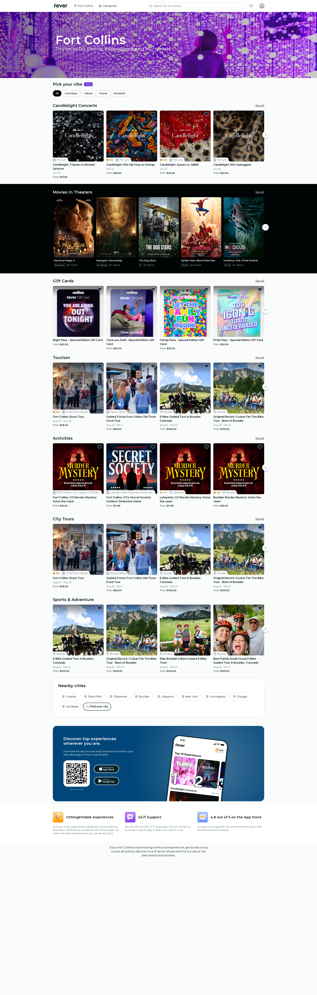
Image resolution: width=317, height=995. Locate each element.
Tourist (103, 93)
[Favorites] (251, 6)
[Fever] (60, 5)
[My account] (262, 6)
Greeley (71, 696)
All (57, 93)
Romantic (120, 93)
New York (191, 696)
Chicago (242, 696)
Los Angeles (217, 696)
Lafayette (167, 696)
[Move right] (265, 134)
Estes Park (95, 696)
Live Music (71, 93)
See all (259, 105)
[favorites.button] (99, 114)
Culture (88, 93)
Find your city (99, 706)
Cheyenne (120, 696)
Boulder (144, 696)
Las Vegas (72, 706)
